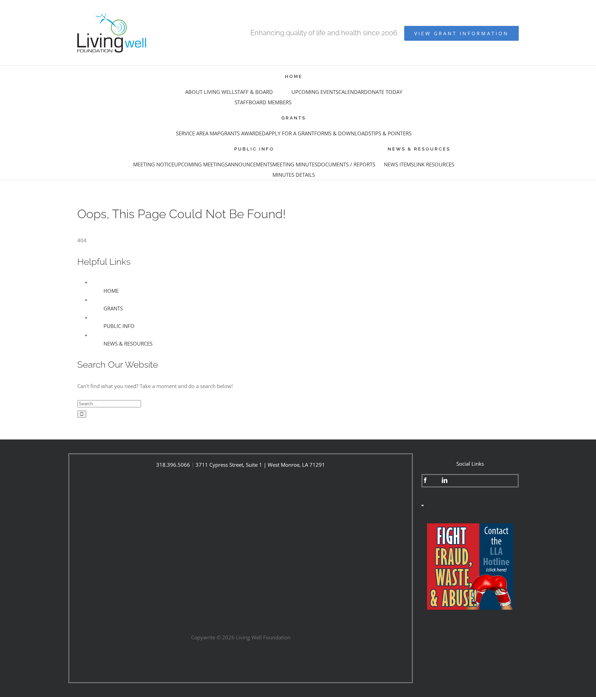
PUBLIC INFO (119, 325)
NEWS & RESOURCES (127, 343)
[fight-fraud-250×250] (470, 525)
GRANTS (113, 308)
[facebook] (425, 480)
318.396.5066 (173, 464)
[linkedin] (444, 480)
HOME (111, 290)
